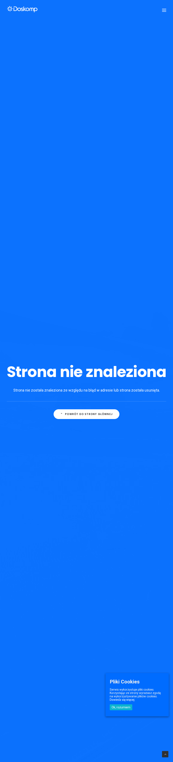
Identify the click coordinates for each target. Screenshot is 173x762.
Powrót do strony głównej (89, 414)
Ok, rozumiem (121, 707)
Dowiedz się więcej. (122, 699)
